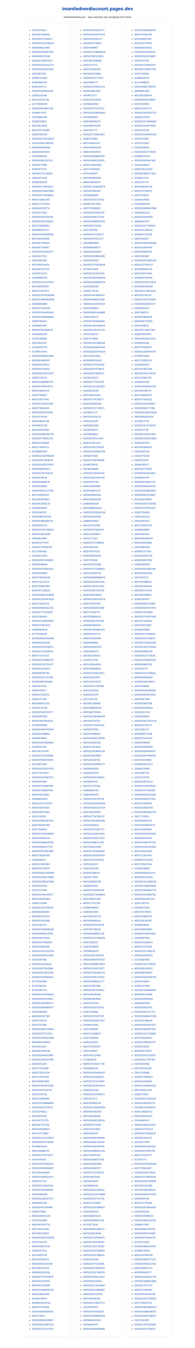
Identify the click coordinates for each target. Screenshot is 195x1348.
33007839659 (142, 742)
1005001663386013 (93, 1229)
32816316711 (141, 668)
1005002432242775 (43, 64)
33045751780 (39, 699)
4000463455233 (41, 503)
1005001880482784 (43, 820)
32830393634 (91, 825)
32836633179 (141, 477)
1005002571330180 (93, 1263)
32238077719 (141, 421)
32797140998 (39, 338)
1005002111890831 (42, 942)
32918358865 (39, 486)
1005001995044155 (145, 486)
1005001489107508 (93, 1159)
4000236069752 (143, 1111)
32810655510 (90, 781)
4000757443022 (143, 399)
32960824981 (39, 538)
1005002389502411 (42, 1176)
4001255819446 (92, 994)
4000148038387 (92, 812)
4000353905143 (92, 1103)
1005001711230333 (93, 1172)
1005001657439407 (93, 990)
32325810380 (39, 764)
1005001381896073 (42, 1003)
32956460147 (141, 1120)
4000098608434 (92, 507)
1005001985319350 (93, 160)
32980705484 (39, 78)
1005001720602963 (94, 134)
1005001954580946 (43, 234)
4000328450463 (41, 898)
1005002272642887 (94, 1285)
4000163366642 (143, 586)
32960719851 (39, 1211)
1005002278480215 (43, 659)
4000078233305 (143, 169)
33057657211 (90, 1098)
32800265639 (142, 564)
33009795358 (39, 134)
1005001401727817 (93, 78)
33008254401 (90, 885)
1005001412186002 (93, 542)
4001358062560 (92, 177)
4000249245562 (143, 968)
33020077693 (142, 1142)
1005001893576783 (94, 959)
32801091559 (141, 1211)
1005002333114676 (145, 373)
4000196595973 (92, 121)
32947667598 (142, 699)
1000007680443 (92, 190)
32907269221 (90, 942)
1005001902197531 (42, 160)
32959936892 (142, 868)
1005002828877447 (94, 1020)
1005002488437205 (145, 1016)
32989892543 (91, 790)
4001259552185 (143, 1090)
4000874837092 (143, 560)
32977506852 (39, 829)
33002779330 (142, 455)
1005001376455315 (145, 507)
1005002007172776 (93, 1198)
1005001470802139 (145, 659)
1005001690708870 (145, 1315)
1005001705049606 (43, 833)
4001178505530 (143, 1302)
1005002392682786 (94, 451)
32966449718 (141, 78)
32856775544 (90, 290)
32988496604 (91, 907)
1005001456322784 (145, 1263)
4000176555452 (92, 603)
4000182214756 (143, 590)
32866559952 (91, 520)
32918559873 (90, 429)
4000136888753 (41, 1150)
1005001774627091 (144, 329)
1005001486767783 (145, 842)
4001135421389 (40, 1229)
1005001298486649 (43, 316)
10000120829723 (92, 38)
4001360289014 (143, 95)
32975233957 (142, 143)
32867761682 (90, 138)
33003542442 (142, 516)
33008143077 (39, 690)
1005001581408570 (42, 329)
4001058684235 (143, 269)
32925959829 (91, 308)
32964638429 (91, 503)
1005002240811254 (93, 833)
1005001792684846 (94, 321)
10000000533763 (92, 1294)
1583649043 (39, 859)
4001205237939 (41, 1281)
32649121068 (141, 199)
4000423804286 (41, 534)
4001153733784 (91, 785)
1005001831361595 (42, 1263)
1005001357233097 (94, 1081)
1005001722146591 (42, 173)
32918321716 (141, 429)
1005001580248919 (42, 759)
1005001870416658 (42, 560)
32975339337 (90, 334)
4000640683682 (143, 677)
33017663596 (141, 1063)
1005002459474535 (94, 34)
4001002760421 (91, 655)
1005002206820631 (145, 490)
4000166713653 (143, 1050)
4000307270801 (143, 468)
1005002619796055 (145, 755)
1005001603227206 (43, 490)
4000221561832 (92, 746)
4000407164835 (41, 243)
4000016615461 (91, 1176)
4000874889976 (143, 316)
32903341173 (39, 86)
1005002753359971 (94, 1237)
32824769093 (39, 616)
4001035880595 (41, 946)
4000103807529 (41, 1246)
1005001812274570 (42, 1107)
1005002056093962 (43, 190)
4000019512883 (40, 794)
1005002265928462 (145, 243)
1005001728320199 (42, 403)
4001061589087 (143, 594)
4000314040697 (143, 829)
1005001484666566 (94, 820)
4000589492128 (143, 186)
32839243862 (142, 629)
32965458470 (90, 794)
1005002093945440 (94, 347)
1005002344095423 (145, 134)
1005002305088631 (94, 1207)
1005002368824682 (145, 1281)
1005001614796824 (93, 1255)
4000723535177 (143, 1155)
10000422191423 (143, 1129)
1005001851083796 (145, 568)
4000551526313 (40, 694)
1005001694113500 (144, 1172)
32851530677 (141, 238)
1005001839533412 (145, 338)
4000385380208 (41, 1050)
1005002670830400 (145, 1163)
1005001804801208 (42, 108)
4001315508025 (143, 347)
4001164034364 (92, 395)
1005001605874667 (145, 494)
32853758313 (39, 1020)
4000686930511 (92, 247)
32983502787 (142, 442)
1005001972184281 (93, 1311)
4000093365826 (143, 707)
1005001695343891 (145, 1233)
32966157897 (141, 1224)
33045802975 (142, 520)
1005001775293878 (42, 1276)
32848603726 (39, 425)
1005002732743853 (43, 529)
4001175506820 (91, 208)
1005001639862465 (94, 256)
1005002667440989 (94, 312)
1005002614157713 (144, 1011)
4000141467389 (91, 985)
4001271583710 (91, 612)
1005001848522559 (94, 807)
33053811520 (39, 686)
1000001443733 (91, 633)
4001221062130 (142, 377)
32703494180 (141, 959)
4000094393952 (41, 668)
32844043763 (90, 772)
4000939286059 (143, 538)
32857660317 (141, 312)
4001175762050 (91, 1046)
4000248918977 (92, 182)
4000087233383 (143, 859)
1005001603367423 (145, 1024)
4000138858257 (143, 395)
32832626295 (91, 286)
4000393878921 (41, 499)
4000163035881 (40, 429)
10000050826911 (92, 251)
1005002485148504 (94, 325)
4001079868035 (92, 616)
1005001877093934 (94, 1268)
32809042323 (142, 212)
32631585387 (141, 256)
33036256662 (91, 468)
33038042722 (39, 525)
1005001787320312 (93, 859)
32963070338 (39, 707)
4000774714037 (40, 772)
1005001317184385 (144, 790)
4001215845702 (40, 603)
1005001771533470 (93, 382)
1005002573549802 (94, 894)
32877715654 (141, 816)
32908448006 (39, 564)
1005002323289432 (145, 881)
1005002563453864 (145, 438)
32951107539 (141, 60)
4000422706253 (143, 264)
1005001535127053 (93, 199)
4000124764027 (92, 534)
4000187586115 (91, 872)
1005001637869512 (93, 373)
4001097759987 (40, 247)
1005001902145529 (93, 1142)
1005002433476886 (94, 1194)
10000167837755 (41, 1224)
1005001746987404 (42, 790)
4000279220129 (41, 1072)
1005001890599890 (94, 1328)
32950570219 (39, 273)
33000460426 (91, 768)
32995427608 (142, 985)
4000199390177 (143, 1272)
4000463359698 (92, 60)
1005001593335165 (42, 216)
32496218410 (90, 464)
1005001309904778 (145, 890)
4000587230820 (41, 590)
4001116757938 (40, 751)
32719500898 (39, 981)
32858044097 (90, 1181)
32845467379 (90, 694)
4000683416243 (92, 1320)
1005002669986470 (94, 577)
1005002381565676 (94, 855)
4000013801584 (40, 807)
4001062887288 (143, 703)
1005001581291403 (93, 447)
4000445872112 (91, 490)
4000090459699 (41, 147)
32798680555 (39, 451)
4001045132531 (91, 720)
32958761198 (39, 959)
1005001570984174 (144, 1237)
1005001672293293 (145, 1098)
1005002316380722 (43, 777)
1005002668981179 (42, 382)
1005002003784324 (94, 351)
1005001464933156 (145, 1220)
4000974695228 (143, 651)
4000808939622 (41, 468)
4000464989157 (92, 1168)
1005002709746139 (93, 473)
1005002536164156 (93, 1146)
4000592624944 (92, 1281)
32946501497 (39, 325)
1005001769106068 (93, 460)
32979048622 (90, 434)
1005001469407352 (145, 1029)
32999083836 (39, 629)
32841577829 (90, 877)
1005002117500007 (42, 612)
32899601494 (141, 91)
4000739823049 (41, 577)
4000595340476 (92, 1111)
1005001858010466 (93, 607)
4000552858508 (143, 746)
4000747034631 (92, 1129)
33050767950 (90, 729)
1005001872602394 (43, 972)
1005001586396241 (145, 1189)
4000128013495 (143, 273)
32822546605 (91, 946)
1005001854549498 (43, 638)
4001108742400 (143, 1068)
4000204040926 (143, 998)
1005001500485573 (94, 764)
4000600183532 (143, 47)
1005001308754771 (42, 712)
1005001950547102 (145, 798)
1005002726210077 (42, 1155)
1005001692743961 (144, 603)
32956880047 (39, 82)
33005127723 (39, 1181)
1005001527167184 (144, 1059)
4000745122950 (92, 1055)
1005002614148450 (93, 1189)
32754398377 (90, 173)
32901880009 (39, 156)
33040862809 (91, 243)
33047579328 (39, 416)
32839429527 (90, 377)
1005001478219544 (145, 785)
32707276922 (39, 1111)
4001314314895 (142, 759)
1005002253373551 (43, 1328)
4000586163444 (92, 555)
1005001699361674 (144, 751)
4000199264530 (143, 1116)
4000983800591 (92, 625)
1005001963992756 (145, 812)
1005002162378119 (93, 798)
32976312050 (141, 1046)
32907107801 (141, 138)
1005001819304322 (42, 720)
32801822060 (90, 911)
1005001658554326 (145, 386)
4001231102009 (91, 525)
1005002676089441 (43, 977)
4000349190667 (92, 486)
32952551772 (141, 182)
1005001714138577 (93, 399)
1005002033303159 (43, 768)
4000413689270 (143, 916)
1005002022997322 (43, 1324)
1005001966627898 (94, 299)
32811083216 (39, 342)
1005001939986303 (94, 1315)
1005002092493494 (94, 803)
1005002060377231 (145, 1259)
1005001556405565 (43, 312)
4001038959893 (143, 929)
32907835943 (90, 260)
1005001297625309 (43, 1085)
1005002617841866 (42, 968)
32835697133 (141, 772)
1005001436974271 (42, 60)
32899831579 (141, 221)
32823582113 (141, 729)
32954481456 (90, 547)
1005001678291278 (93, 924)
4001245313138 (40, 99)
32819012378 (39, 746)
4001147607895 (40, 1076)
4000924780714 (41, 208)
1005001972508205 (43, 1163)
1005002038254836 (145, 412)
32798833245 (39, 1146)
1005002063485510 (145, 977)
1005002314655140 (42, 1185)
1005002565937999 (43, 1037)
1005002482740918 (94, 738)
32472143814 (141, 195)
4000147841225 (91, 442)
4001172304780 (143, 855)
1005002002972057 (43, 373)
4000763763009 (41, 1285)
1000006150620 (40, 364)
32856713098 (39, 903)
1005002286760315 (145, 351)
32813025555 (39, 1116)
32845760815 (39, 395)
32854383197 (90, 1133)
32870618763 (90, 1307)
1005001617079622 (93, 368)
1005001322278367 (94, 1246)
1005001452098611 (144, 403)
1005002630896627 (43, 1168)
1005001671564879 (42, 460)
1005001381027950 (93, 586)
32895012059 (90, 1024)
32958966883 (91, 195)
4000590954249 (92, 360)
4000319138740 (143, 920)
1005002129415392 (145, 434)
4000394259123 (41, 916)
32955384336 (91, 868)
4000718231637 (91, 677)
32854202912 (90, 1042)
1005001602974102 (42, 412)
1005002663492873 (145, 1307)
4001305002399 (143, 1185)
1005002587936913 (94, 1094)
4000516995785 (143, 251)
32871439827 (90, 1050)
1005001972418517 (42, 38)
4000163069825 (92, 668)
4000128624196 (40, 1294)
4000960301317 (40, 230)
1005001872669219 (145, 1133)
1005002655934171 (93, 30)
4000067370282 (92, 1124)
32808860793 (39, 277)
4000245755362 (92, 564)
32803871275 (39, 169)
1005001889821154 (93, 1220)
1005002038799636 (43, 455)
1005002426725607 (43, 464)
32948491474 (90, 1324)
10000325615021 (41, 625)
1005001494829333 (43, 1289)
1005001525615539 (93, 581)
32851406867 (90, 47)
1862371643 (38, 1315)
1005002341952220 (94, 86)
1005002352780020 (145, 1298)
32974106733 (39, 924)
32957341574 (141, 903)
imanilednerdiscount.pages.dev (97, 8)
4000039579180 (41, 812)
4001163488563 (143, 447)
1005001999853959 (94, 964)
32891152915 (141, 460)
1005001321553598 (145, 1324)
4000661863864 (92, 998)
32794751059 (141, 1242)
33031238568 (141, 1072)
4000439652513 (143, 1268)
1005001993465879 (94, 1072)
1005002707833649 (94, 264)
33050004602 (39, 573)
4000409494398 (143, 286)
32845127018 (90, 659)
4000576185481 (91, 69)
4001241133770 (40, 1120)
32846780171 (141, 464)
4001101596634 (142, 581)
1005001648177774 (42, 846)
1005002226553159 (94, 303)
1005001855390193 (42, 143)
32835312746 (141, 130)
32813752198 (39, 1024)
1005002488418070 (145, 1311)
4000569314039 (41, 642)
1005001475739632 (145, 673)
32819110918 (39, 816)
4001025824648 (92, 1233)
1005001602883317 (145, 303)
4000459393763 (92, 646)
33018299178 (39, 512)
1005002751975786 (145, 616)
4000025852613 (143, 1007)
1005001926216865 (145, 56)
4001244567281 (91, 1155)
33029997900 (142, 937)
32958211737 (141, 177)
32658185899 (39, 1011)
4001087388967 (92, 703)
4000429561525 (143, 838)
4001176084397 (143, 1168)
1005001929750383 (145, 846)
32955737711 (90, 64)
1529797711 (140, 1159)
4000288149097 (143, 499)
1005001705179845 (144, 964)
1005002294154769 (43, 1059)
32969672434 (142, 156)
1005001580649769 (43, 842)
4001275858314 (143, 360)
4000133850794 (41, 199)
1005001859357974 (145, 607)
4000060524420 (143, 877)
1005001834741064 (42, 998)
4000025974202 (41, 151)
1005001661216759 (144, 1229)
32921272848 (39, 890)
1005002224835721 (94, 1302)
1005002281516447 (93, 1242)
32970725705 (39, 1242)
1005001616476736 (144, 1294)
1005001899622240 (94, 1150)
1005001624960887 (94, 1289)
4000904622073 (143, 764)
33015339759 (141, 777)
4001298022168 (92, 898)
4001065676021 (40, 286)
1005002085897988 (145, 208)
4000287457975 (41, 269)
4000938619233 (92, 1215)
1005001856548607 (145, 99)
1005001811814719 (42, 1090)
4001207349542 (143, 620)
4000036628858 (92, 594)
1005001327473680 (145, 299)
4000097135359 (143, 234)
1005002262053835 (43, 599)
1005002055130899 (145, 1181)
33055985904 (142, 547)
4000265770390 (143, 321)
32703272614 (90, 1224)
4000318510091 (142, 625)
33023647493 (39, 125)
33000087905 (39, 716)
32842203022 (91, 690)
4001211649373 (40, 447)
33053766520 (90, 1211)
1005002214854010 (145, 290)
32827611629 (90, 560)
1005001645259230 (94, 1120)
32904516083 (141, 981)
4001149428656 (92, 1116)
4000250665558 (143, 807)
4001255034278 (92, 416)
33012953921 (39, 1046)
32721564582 (39, 551)
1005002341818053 (145, 1107)
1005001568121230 (93, 216)
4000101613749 (40, 399)
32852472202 (39, 177)
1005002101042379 (93, 212)
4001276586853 (41, 225)
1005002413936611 (93, 1076)
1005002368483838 (43, 299)
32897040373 (90, 316)
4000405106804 (41, 733)
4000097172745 (40, 1124)
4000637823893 (143, 612)
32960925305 (142, 1003)
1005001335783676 (94, 1272)
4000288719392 (92, 712)
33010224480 (39, 1220)
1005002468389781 (145, 30)
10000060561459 (143, 416)
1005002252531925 (43, 282)
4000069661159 (143, 664)
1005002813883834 (145, 1207)
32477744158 (141, 73)
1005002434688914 (145, 990)
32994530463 (142, 768)
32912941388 (39, 781)
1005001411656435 (144, 51)
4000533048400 (143, 216)
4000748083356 (41, 825)
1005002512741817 (42, 803)
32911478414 (39, 1159)
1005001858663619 (93, 156)
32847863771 (90, 82)
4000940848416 (41, 481)
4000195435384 (143, 573)
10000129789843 (143, 1215)
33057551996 (90, 338)
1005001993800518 (42, 1311)
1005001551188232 (144, 951)
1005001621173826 (144, 655)
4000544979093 (143, 955)
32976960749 (39, 117)
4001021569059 (143, 803)
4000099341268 (143, 994)
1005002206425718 (145, 1276)
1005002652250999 (43, 872)
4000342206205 (143, 230)
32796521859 (39, 351)
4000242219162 (143, 43)
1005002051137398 (42, 677)
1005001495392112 (144, 1103)
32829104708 (39, 885)
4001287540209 (41, 34)
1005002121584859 (42, 195)
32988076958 (142, 1250)
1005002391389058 (94, 342)
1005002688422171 (93, 981)
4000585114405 (92, 125)
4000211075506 (143, 946)
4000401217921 (142, 551)
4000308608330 (92, 707)
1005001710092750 (42, 438)
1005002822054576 (145, 720)
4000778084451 (41, 408)
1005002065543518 (145, 1194)
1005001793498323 (94, 972)
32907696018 (141, 147)
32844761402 (141, 534)
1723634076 (90, 1059)
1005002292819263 (145, 833)
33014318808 (141, 686)
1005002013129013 (144, 1328)
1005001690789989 (94, 1137)
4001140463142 (91, 143)
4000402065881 (41, 911)
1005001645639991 (42, 1320)
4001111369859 (91, 169)
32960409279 (90, 651)
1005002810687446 (42, 51)
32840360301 (141, 599)
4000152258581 (92, 1202)
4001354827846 (92, 846)
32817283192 (90, 230)
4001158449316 (91, 1298)
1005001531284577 (93, 234)
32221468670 (141, 82)
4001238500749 (92, 881)
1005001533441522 (93, 725)
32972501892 (141, 104)
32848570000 (39, 555)
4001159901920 (40, 494)
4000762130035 (92, 929)
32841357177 (90, 130)
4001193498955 (92, 733)
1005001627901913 (93, 955)
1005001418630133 (144, 1042)
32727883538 (39, 104)
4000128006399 (92, 403)
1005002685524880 (43, 594)
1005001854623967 (43, 1055)
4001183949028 (92, 920)
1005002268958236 (94, 282)
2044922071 (90, 95)
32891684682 (90, 642)
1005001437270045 (145, 151)
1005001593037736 (94, 1063)
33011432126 (90, 699)
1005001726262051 (145, 64)
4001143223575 (40, 581)
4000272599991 (143, 1289)
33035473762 (39, 212)
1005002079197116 (144, 1150)
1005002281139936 (42, 907)
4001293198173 (142, 390)
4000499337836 (41, 56)
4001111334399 (40, 1068)
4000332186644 (143, 1020)
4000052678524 (143, 781)
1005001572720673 (93, 408)
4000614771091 (40, 542)
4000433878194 (143, 247)
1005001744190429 (93, 890)
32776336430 (39, 633)
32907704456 (142, 512)
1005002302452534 (43, 951)
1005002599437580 (43, 881)
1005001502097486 (42, 851)
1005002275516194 (93, 364)
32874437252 (39, 256)
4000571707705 (91, 903)
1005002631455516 (93, 477)
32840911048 (141, 342)
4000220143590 (92, 99)
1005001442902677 (42, 251)
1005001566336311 (144, 681)
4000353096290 (143, 1255)
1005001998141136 (93, 842)
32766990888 (39, 725)
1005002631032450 (43, 69)
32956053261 (39, 1063)
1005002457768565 (94, 937)
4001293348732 (92, 916)
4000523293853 (143, 942)
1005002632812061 (145, 1146)
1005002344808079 (94, 186)
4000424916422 (143, 1081)
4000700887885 (41, 586)
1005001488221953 (145, 1124)
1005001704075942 (145, 125)
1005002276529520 (43, 138)
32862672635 (142, 117)
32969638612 (141, 924)
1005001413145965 (42, 1207)
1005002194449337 (43, 894)
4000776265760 (41, 855)
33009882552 (91, 1068)
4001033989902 (41, 1098)
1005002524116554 (145, 425)
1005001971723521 (42, 1033)
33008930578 (90, 951)
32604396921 (141, 716)
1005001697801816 (42, 681)
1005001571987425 (42, 186)
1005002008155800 (43, 1029)
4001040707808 (92, 73)
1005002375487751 (93, 829)
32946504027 (142, 308)
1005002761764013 (42, 473)
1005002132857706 (145, 69)
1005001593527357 (94, 838)
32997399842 (90, 1011)
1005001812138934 (144, 638)
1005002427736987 (145, 1033)
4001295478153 (40, 1268)
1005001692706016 (145, 86)
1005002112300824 (42, 651)
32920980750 (142, 203)
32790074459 (90, 269)
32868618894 (39, 738)
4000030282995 (92, 1163)
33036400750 (39, 347)
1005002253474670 (43, 1137)
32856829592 (91, 104)
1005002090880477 (43, 1007)
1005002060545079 (94, 599)
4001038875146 (40, 421)
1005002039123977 (94, 968)
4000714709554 (143, 190)
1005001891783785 (93, 590)
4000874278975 (41, 868)
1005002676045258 (94, 512)
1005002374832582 (145, 642)
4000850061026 (92, 494)
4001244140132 (91, 759)
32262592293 (91, 1259)
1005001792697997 (42, 785)
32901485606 (90, 1037)
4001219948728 (143, 525)
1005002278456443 (43, 994)
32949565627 (142, 364)
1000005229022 (41, 368)
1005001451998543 (93, 295)
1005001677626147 (93, 529)
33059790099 (39, 1194)
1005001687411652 (93, 56)
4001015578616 (142, 911)
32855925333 (91, 1003)
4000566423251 (41, 703)
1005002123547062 (94, 386)
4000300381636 (92, 638)
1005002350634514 (94, 1085)
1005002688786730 (43, 434)
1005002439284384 (94, 1107)
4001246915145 (142, 38)
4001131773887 (40, 1133)
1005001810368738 (145, 894)
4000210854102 (92, 151)
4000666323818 (41, 1272)
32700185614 (39, 985)
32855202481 (90, 421)
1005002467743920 (145, 646)
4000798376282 (41, 937)
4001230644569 (92, 664)
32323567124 (39, 990)
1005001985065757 (42, 520)
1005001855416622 (93, 777)
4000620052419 (143, 555)
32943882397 (39, 334)
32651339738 (39, 1094)
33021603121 (141, 577)
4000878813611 (142, 334)
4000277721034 (40, 203)
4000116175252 (91, 551)
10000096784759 (41, 516)
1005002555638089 (43, 295)
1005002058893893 (94, 112)
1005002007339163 (145, 503)
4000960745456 (143, 277)
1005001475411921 (93, 438)
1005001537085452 (43, 568)
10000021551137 (143, 1285)
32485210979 (39, 1298)
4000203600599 (92, 164)
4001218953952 (40, 1081)
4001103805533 (40, 390)
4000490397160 (41, 1016)
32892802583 (91, 425)
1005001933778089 (42, 1142)
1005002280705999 (43, 1237)
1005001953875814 (145, 694)
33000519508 (39, 477)
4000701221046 (40, 1307)
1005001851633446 (145, 794)
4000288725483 (92, 225)
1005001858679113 (144, 825)
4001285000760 (92, 516)
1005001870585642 (43, 742)
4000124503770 (92, 681)
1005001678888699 (43, 1103)
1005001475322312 (93, 108)
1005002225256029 (43, 43)
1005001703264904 (94, 851)
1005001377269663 (94, 568)
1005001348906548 (43, 929)
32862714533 (39, 377)
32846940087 (39, 507)
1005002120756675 (42, 646)
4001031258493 (40, 442)
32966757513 (39, 1250)
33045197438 (141, 1198)
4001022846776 (92, 573)
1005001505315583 (93, 977)
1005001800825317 (145, 872)
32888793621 (39, 121)
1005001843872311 (144, 898)
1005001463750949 (43, 729)
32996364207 (39, 182)
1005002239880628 (94, 51)
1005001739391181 (42, 547)
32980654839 (39, 798)
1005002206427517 (42, 1198)
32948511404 (90, 455)
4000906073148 (143, 733)
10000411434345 (41, 308)
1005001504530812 (145, 473)
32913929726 (39, 1255)
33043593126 (141, 451)
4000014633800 (92, 755)
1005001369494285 (94, 629)
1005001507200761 (144, 1055)
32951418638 (90, 1029)
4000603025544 (41, 1302)
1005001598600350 (94, 221)
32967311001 (141, 1094)
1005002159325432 (94, 329)
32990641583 (141, 382)
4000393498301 (41, 360)
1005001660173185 (144, 408)
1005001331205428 (93, 273)
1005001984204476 (145, 1246)
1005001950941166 (144, 160)
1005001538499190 (145, 690)
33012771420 (90, 538)
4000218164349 (143, 34)
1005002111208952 (144, 633)
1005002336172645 (145, 282)
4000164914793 (143, 820)
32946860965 (39, 303)
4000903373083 (92, 43)
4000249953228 (41, 1215)
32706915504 (141, 355)
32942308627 (142, 164)
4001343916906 (40, 238)
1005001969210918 (42, 933)
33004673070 (142, 907)
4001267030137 (143, 295)
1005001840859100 (42, 91)
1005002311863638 (145, 1176)
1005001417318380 (93, 686)
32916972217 (90, 412)
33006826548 (91, 390)
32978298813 (90, 117)
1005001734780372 (93, 816)
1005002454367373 (145, 112)
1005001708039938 (145, 885)
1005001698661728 (93, 933)
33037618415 (141, 325)
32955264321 (90, 864)
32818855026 (39, 1202)
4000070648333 (41, 838)
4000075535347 (143, 738)
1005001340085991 (42, 1189)
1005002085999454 (94, 277)
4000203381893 (41, 864)
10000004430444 (41, 964)
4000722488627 (92, 1033)
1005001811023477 (93, 238)
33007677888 (39, 164)
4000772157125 (40, 655)
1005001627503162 (93, 620)
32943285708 (90, 481)
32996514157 (39, 112)
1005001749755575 (42, 386)
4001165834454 (40, 264)
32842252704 (142, 712)
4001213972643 (91, 355)
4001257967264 (143, 368)
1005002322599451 (43, 221)
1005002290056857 (43, 620)
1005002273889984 (145, 121)
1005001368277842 (145, 173)
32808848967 (142, 529)
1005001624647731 (144, 481)
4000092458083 (41, 1042)
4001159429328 (92, 742)
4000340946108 (92, 147)
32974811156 (39, 73)
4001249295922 (143, 1037)
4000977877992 (92, 203)
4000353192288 (41, 920)
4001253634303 (143, 851)
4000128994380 (92, 499)
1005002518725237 (42, 664)
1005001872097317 (93, 1016)
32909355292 (91, 1090)
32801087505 (39, 260)
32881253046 (39, 95)
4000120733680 (41, 130)
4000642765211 (143, 725)
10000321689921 (143, 1076)
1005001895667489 (42, 355)
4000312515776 (143, 108)
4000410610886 (143, 542)
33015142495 (141, 1320)
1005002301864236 (94, 751)
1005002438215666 (43, 877)
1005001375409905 (43, 755)
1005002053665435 (145, 260)
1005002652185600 (94, 1250)
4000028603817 (92, 91)
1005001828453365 (43, 955)
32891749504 (39, 321)
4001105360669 (40, 1172)
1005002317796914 (144, 225)
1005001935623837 (94, 1276)
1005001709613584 (145, 933)
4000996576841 (143, 972)
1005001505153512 (93, 1007)
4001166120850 (40, 1233)
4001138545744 (143, 864)
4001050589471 (40, 1259)
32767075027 (39, 30)
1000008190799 (40, 673)
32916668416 (90, 1185)
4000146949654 (41, 1129)
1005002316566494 (94, 716)
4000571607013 (40, 290)
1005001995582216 (42, 607)
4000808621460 (41, 47)
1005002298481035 (145, 1085)
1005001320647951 (93, 673)
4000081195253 (143, 1137)
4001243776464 (143, 1202)
